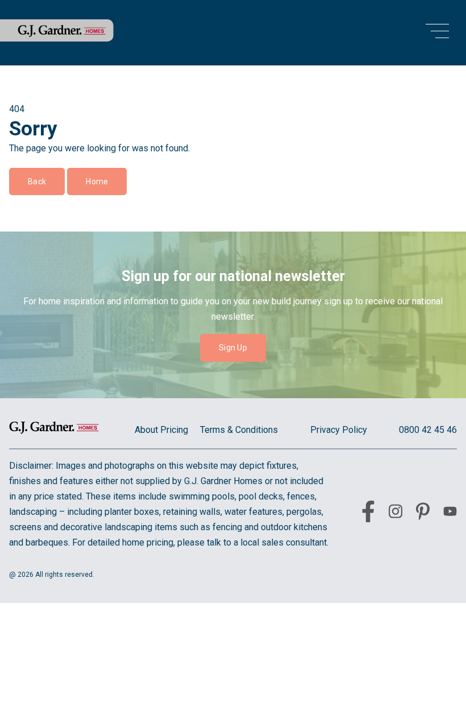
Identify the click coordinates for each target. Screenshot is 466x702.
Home (97, 181)
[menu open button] (437, 33)
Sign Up (233, 347)
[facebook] (368, 514)
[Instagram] (395, 513)
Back (37, 181)
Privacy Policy (338, 429)
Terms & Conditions (239, 429)
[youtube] (450, 513)
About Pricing (161, 429)
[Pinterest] (423, 513)
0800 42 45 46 (428, 429)
